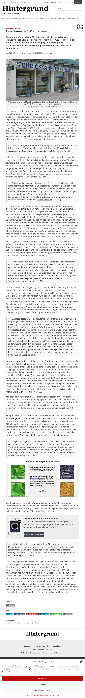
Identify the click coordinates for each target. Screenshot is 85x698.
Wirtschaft (13, 18)
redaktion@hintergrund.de (61, 592)
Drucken (11, 605)
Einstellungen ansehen (42, 690)
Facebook (20, 2)
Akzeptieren (42, 678)
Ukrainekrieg (28, 623)
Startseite (47, 2)
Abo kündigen (47, 653)
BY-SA (48, 106)
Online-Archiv (59, 653)
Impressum (55, 695)
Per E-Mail (68, 614)
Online (33, 455)
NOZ (11, 355)
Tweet (11, 614)
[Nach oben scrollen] (42, 641)
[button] (82, 662)
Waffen (37, 623)
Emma (31, 281)
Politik (4, 18)
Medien (49, 18)
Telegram (13, 2)
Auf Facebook (20, 614)
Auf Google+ (33, 614)
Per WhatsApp (56, 614)
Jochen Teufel (35, 106)
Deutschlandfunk (18, 128)
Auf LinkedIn (45, 614)
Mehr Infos (54, 106)
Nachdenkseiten (55, 151)
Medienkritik (10, 623)
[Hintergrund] (25, 9)
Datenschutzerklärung (44, 695)
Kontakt (60, 2)
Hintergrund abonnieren (34, 534)
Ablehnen (42, 684)
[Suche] (81, 9)
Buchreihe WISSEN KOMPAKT (66, 18)
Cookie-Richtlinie (31, 695)
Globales (22, 18)
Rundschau (48, 53)
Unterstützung (68, 2)
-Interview (37, 225)
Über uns (53, 2)
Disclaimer (57, 646)
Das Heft (78, 2)
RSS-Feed (4, 2)
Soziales (31, 18)
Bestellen (37, 653)
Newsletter (27, 2)
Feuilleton (40, 18)
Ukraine (19, 623)
